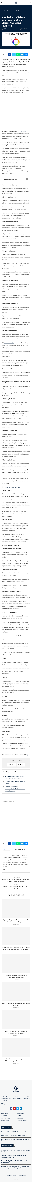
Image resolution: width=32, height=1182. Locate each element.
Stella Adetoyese (8, 29)
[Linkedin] (21, 1108)
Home (3, 9)
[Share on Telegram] (22, 54)
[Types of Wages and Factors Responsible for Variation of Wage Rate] (16, 908)
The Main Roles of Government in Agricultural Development (16, 976)
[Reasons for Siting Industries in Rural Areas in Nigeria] (16, 991)
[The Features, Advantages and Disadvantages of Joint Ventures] (16, 1047)
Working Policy (5, 1120)
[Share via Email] (26, 54)
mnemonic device (9, 343)
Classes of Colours (8, 799)
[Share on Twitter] (14, 54)
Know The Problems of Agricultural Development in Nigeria (16, 1032)
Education (8, 9)
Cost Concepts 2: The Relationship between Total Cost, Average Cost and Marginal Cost (15, 1167)
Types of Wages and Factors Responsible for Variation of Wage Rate (16, 921)
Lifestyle (19, 1115)
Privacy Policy (4, 1113)
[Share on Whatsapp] (18, 54)
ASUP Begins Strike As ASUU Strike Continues (14, 1135)
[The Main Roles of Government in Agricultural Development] (16, 963)
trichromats (23, 131)
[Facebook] (11, 1108)
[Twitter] (17, 1108)
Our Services (20, 1118)
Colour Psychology (21, 799)
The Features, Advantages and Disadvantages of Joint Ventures (16, 1060)
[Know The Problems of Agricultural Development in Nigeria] (16, 1019)
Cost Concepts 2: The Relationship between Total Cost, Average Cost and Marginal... (16, 948)
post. (28, 755)
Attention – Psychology (11, 786)
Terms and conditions (22, 1120)
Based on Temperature (12, 487)
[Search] (30, 2)
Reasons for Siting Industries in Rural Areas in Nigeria (16, 1004)
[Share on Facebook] (9, 54)
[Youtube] (14, 1108)
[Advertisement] (16, 111)
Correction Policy (5, 1118)
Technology (4, 1115)
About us (3, 1123)
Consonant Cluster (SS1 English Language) (13, 1132)
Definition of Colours (8, 801)
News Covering (20, 1113)
